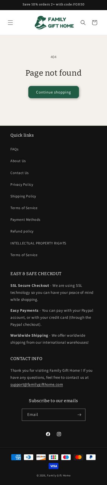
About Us (18, 160)
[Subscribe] (79, 415)
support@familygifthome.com (36, 384)
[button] (10, 22)
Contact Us (19, 172)
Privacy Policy (21, 184)
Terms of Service (24, 207)
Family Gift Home (58, 475)
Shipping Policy (23, 196)
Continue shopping (53, 92)
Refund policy (22, 231)
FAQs (14, 149)
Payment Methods (25, 219)
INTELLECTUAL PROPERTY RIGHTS (38, 243)
